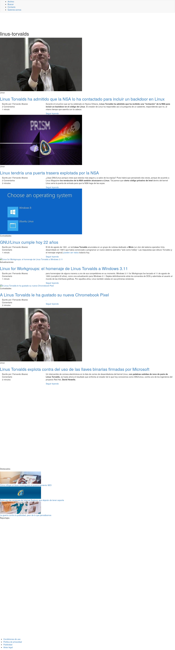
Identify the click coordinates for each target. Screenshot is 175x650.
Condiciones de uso (12, 639)
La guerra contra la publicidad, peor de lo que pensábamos (25, 515)
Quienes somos (14, 9)
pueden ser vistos (71, 252)
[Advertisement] (67, 21)
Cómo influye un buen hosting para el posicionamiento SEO (26, 485)
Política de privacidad (12, 641)
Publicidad (7, 644)
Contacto (11, 7)
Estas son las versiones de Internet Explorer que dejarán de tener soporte (32, 500)
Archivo (11, 1)
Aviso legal (8, 647)
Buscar (11, 4)
